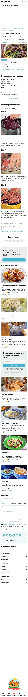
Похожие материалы (13, 9)
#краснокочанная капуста (12, 229)
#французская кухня (6, 231)
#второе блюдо (19, 231)
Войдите (3, 503)
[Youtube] (17, 535)
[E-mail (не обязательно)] (14, 511)
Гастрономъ (3, 695)
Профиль (25, 695)
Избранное (20, 695)
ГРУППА (4, 337)
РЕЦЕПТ (4, 283)
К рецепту (4, 59)
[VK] (7, 535)
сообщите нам (10, 224)
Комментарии (23, 9)
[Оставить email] (14, 361)
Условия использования (14, 373)
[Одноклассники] (10, 535)
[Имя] (14, 506)
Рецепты (9, 695)
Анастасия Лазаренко (8, 524)
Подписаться (14, 365)
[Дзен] (20, 535)
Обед (14, 69)
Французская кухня (6, 69)
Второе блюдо (20, 69)
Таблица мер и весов (14, 98)
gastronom (5, 42)
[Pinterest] (13, 535)
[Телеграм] (4, 535)
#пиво (20, 229)
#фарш (13, 231)
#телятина (3, 229)
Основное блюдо (5, 72)
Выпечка (14, 695)
